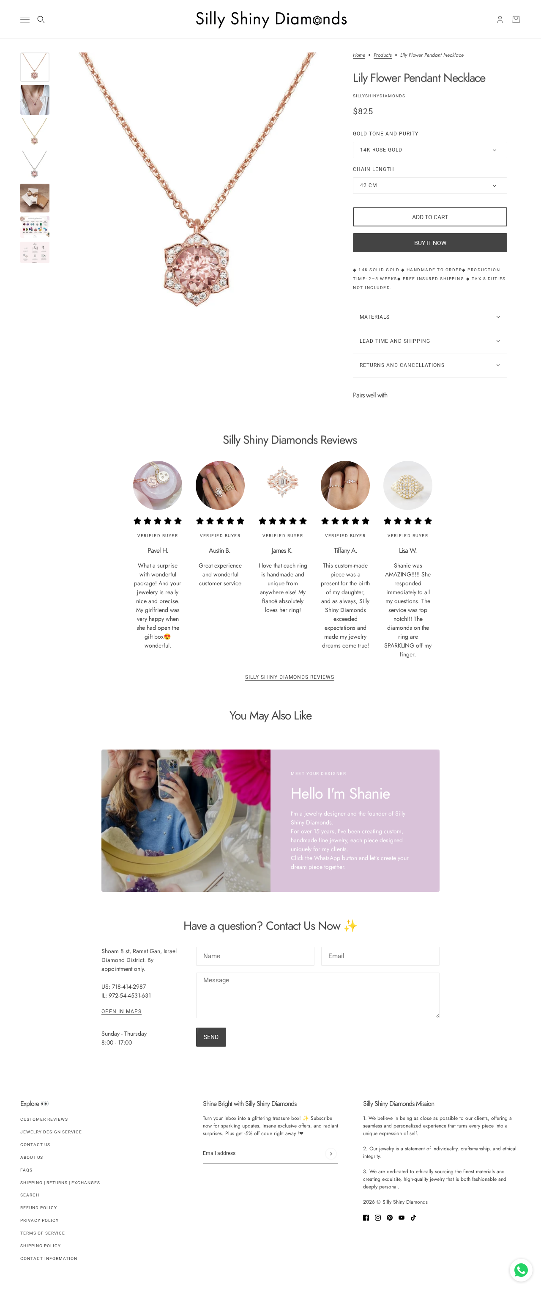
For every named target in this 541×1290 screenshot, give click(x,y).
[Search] (41, 19)
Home (359, 55)
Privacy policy (39, 1220)
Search (29, 1195)
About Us (31, 1157)
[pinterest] (389, 1217)
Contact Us (35, 1144)
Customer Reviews (44, 1119)
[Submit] (330, 1153)
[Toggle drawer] (25, 19)
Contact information (48, 1258)
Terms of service (42, 1233)
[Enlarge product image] (201, 190)
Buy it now (430, 243)
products (383, 55)
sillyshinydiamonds (379, 96)
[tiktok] (413, 1217)
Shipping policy (40, 1245)
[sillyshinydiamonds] (270, 19)
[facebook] (366, 1217)
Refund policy (38, 1207)
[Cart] (516, 19)
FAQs (26, 1170)
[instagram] (378, 1217)
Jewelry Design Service (51, 1132)
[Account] (500, 19)
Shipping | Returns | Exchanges (60, 1182)
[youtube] (401, 1217)
